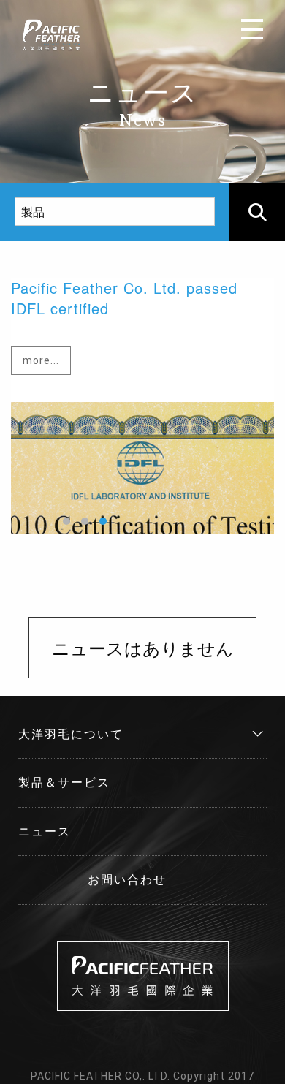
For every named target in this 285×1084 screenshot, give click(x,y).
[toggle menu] (252, 29)
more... (41, 360)
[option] (142, 406)
